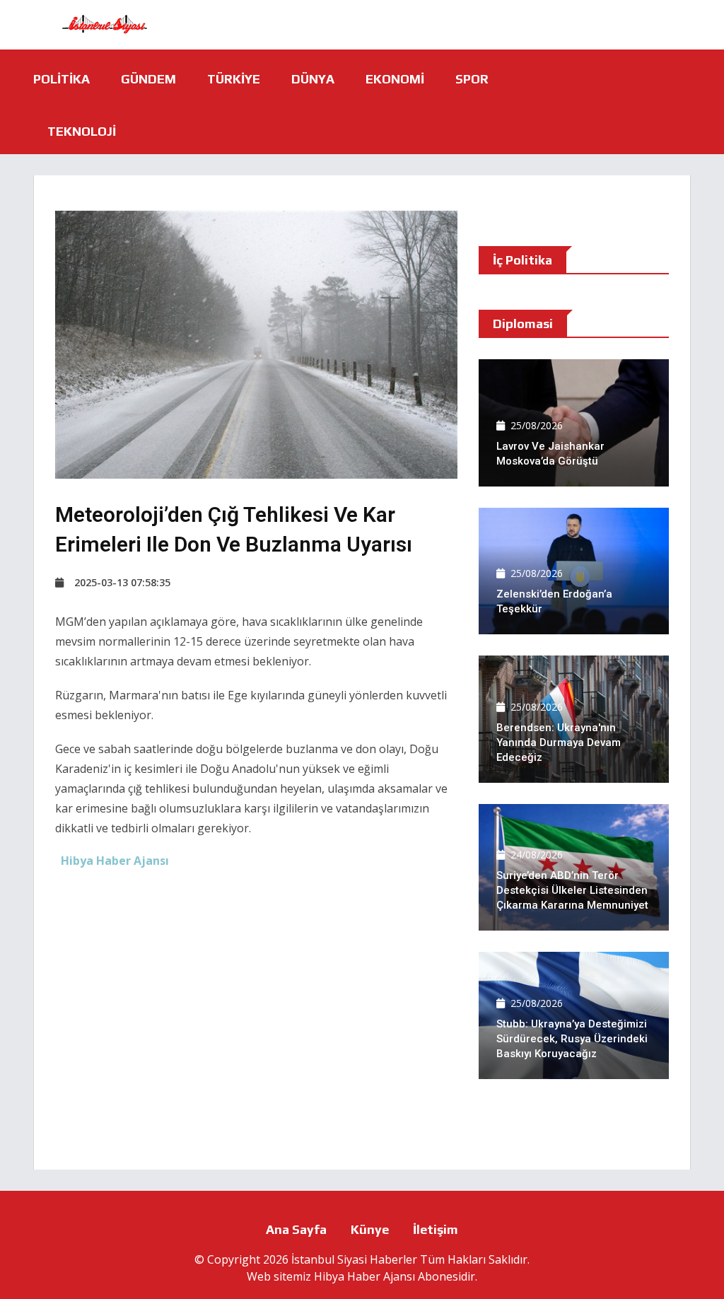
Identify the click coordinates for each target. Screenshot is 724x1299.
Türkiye (233, 78)
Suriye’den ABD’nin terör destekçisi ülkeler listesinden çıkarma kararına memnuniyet (572, 890)
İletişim (435, 1229)
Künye (370, 1229)
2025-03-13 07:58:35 (122, 582)
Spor (472, 78)
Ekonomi (395, 78)
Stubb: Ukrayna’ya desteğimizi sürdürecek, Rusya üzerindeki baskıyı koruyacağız (572, 1039)
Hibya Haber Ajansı (364, 1276)
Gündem (148, 78)
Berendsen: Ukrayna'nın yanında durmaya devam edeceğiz (558, 742)
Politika (61, 78)
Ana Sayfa (296, 1229)
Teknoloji (81, 131)
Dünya (312, 78)
